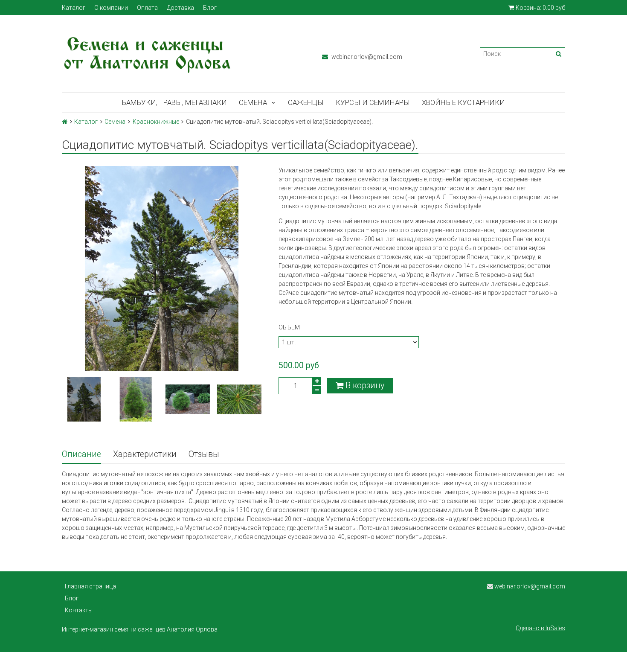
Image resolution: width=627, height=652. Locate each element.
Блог (210, 8)
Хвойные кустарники (463, 102)
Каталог (73, 8)
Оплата (147, 8)
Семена (253, 102)
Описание (81, 454)
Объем (289, 327)
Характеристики (145, 454)
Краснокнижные (156, 122)
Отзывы (204, 454)
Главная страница (90, 586)
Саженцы (306, 102)
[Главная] (64, 122)
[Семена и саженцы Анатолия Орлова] (183, 53)
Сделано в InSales (540, 628)
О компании (111, 8)
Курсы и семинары (373, 102)
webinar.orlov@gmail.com (366, 57)
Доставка (180, 8)
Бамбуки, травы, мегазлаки (174, 102)
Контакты (79, 610)
